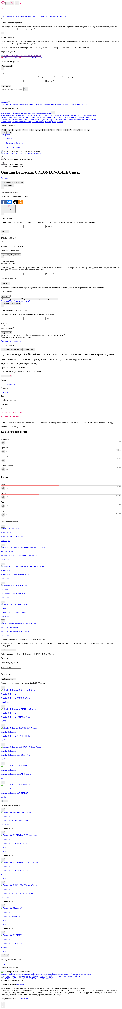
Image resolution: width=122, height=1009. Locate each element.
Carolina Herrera (84, 115)
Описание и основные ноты (12, 349)
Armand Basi (42, 115)
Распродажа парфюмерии (81, 974)
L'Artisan (15, 122)
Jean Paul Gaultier (66, 120)
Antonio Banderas (30, 115)
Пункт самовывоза (50, 16)
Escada (61, 117)
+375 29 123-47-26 (29, 58)
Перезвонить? (7, 66)
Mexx (54, 122)
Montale (60, 122)
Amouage (19, 115)
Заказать (5, 231)
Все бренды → (7, 113)
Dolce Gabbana (42, 117)
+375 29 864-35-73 (45, 58)
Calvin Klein (73, 115)
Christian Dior (23, 117)
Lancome (35, 122)
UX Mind (20, 984)
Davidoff (32, 117)
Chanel (9, 117)
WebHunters (23, 999)
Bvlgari (58, 115)
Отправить (6, 283)
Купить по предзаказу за (29, 299)
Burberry (51, 115)
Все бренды (5, 135)
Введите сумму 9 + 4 (9, 663)
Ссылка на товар (8, 279)
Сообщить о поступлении (11, 303)
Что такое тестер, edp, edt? (11, 412)
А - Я (9, 132)
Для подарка (37, 104)
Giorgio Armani (7, 120)
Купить (4, 296)
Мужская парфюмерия (41, 113)
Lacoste (22, 122)
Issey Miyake (53, 120)
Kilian (8, 122)
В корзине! (15, 301)
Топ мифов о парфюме (10, 416)
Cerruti (3, 117)
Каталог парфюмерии (10, 974)
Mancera (48, 122)
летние (12, 384)
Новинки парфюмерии (52, 104)
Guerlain (29, 120)
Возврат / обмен (73, 976)
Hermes (36, 120)
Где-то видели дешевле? (11, 255)
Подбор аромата (81, 104)
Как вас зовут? (7, 328)
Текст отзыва (7, 667)
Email (49, 318)
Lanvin (41, 122)
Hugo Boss (44, 120)
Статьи (40, 16)
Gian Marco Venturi (82, 117)
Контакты (62, 16)
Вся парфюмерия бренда (11, 341)
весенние (4, 384)
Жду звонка (6, 86)
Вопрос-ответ (38, 976)
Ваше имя (5, 658)
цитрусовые (6, 392)
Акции (35, 16)
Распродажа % (68, 104)
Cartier (94, 115)
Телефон (50, 81)
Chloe (15, 117)
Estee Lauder (70, 117)
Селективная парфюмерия (21, 104)
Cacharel (64, 115)
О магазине (5, 16)
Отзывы (13, 16)
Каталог (6, 104)
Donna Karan (53, 117)
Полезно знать (29, 349)
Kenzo (3, 122)
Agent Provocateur (8, 115)
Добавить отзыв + (8, 650)
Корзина (4, 99)
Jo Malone (77, 120)
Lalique (28, 122)
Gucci (23, 120)
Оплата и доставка (24, 16)
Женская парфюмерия (22, 113)
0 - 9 (3, 132)
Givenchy (17, 120)
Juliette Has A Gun (88, 120)
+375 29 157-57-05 (11, 58)
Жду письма (6, 333)
